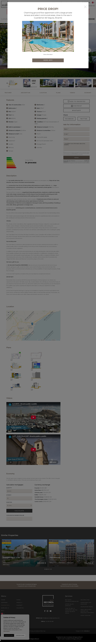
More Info (48, 60)
